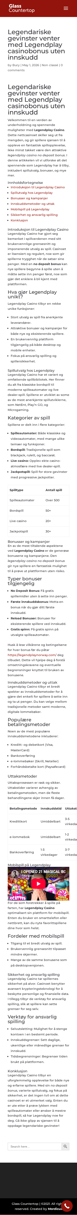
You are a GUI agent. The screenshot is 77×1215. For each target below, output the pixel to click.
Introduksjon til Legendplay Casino (38, 187)
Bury (16, 65)
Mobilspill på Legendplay (30, 209)
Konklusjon (19, 220)
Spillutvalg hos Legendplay (32, 193)
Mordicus (55, 1209)
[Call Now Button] (67, 1206)
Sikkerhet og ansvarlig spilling (34, 215)
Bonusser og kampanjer (29, 198)
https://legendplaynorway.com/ (32, 655)
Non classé (50, 65)
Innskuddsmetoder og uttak (33, 204)
